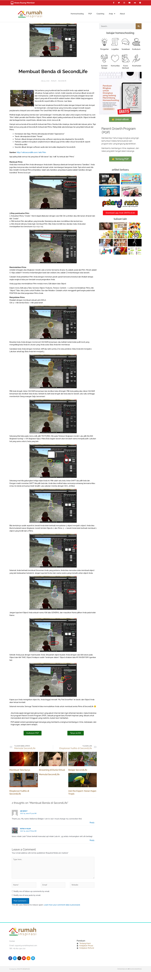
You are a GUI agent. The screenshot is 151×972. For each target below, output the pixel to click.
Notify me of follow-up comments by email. (32, 891)
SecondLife (62, 81)
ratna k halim (25, 829)
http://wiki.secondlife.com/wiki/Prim (31, 152)
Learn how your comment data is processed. (62, 905)
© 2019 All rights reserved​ (19, 969)
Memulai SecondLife (49, 774)
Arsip (111, 14)
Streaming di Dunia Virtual (52, 770)
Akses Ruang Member (24, 3)
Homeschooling (77, 14)
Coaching (100, 14)
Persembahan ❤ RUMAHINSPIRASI (129, 969)
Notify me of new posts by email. (27, 895)
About (122, 14)
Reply (92, 822)
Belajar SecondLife (77, 770)
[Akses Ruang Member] (12, 2)
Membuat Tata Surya (19, 770)
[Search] (139, 26)
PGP (90, 14)
